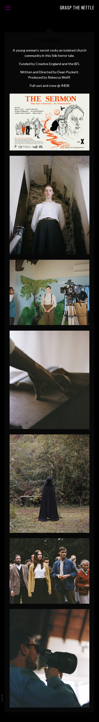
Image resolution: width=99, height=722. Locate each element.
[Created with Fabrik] (2, 698)
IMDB (65, 85)
